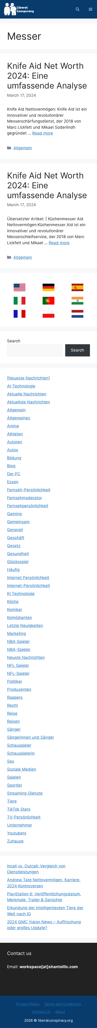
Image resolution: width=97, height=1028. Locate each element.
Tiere (12, 801)
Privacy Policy (28, 1004)
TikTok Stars (18, 809)
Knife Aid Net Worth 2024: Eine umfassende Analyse (47, 75)
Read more (42, 133)
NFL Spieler (18, 665)
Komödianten (19, 617)
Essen (12, 481)
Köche (13, 601)
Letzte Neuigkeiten (25, 625)
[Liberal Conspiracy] (18, 9)
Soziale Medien (21, 769)
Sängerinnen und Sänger (30, 737)
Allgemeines (18, 418)
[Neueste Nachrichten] (28, 378)
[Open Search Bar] (77, 9)
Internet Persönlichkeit (28, 577)
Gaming (14, 513)
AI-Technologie (21, 386)
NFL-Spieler (18, 673)
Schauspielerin (21, 753)
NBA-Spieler (18, 649)
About (60, 1011)
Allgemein (22, 148)
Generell (15, 529)
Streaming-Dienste (25, 793)
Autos (12, 450)
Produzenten (19, 689)
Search (13, 341)
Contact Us (41, 1011)
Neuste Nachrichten (26, 657)
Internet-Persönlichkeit (28, 585)
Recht (12, 705)
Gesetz (13, 545)
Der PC (13, 473)
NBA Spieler (18, 641)
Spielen (14, 777)
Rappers (15, 697)
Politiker (14, 681)
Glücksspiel (17, 561)
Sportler (14, 785)
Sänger (13, 729)
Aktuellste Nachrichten (28, 402)
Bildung (14, 458)
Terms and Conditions (62, 1004)
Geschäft (15, 537)
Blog (11, 466)
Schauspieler (19, 745)
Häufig (13, 569)
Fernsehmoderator (24, 497)
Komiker (14, 609)
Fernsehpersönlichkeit (27, 505)
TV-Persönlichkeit (23, 817)
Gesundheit (18, 553)
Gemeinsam (18, 521)
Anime (13, 426)
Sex (10, 761)
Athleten (15, 434)
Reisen (13, 721)
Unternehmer (19, 825)
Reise (12, 713)
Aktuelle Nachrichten (26, 394)
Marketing (16, 633)
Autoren (14, 442)
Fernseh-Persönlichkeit (28, 489)
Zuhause (15, 841)
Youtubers (16, 833)
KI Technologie (21, 593)
